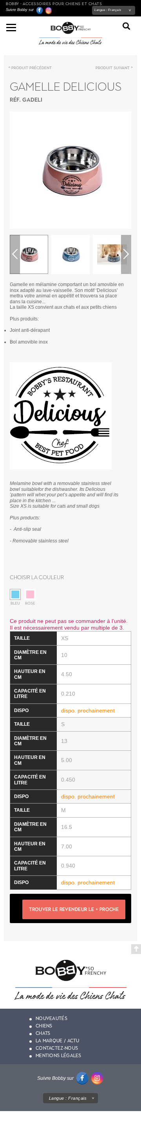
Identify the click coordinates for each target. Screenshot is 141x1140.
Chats (43, 1033)
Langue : (107, 10)
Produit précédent (31, 67)
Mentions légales (58, 1055)
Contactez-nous (57, 1048)
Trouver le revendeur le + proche (74, 909)
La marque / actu (58, 1040)
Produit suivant (113, 67)
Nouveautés (51, 1018)
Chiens (44, 1026)
